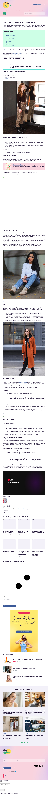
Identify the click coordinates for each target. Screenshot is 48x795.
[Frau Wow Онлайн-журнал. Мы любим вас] (8, 5)
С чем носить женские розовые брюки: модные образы (23, 553)
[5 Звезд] (25, 509)
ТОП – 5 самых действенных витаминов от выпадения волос (27, 659)
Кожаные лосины (9, 41)
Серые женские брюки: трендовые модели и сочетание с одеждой (9, 532)
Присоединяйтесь (38, 4)
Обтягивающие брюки (8, 307)
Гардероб (4, 733)
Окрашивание (27, 708)
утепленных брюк (17, 53)
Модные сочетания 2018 (9, 45)
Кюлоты (7, 42)
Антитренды (7, 44)
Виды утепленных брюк (9, 33)
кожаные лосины (23, 382)
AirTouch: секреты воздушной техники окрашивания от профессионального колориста (35, 712)
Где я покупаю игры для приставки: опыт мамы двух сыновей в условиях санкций (35, 737)
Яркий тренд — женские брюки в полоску (24, 531)
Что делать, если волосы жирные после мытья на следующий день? (27, 677)
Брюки (4, 49)
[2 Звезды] (10, 509)
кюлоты (6, 78)
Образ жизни (27, 733)
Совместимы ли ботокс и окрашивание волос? (24, 668)
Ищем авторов (9, 776)
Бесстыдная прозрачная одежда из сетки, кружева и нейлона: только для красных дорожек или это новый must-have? (24, 621)
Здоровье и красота (6, 708)
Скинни (7, 39)
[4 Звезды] (20, 509)
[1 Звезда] (5, 509)
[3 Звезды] (15, 509)
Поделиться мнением (25, 631)
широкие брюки (13, 425)
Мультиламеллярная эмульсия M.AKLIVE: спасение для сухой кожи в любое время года (12, 712)
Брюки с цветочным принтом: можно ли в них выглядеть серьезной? (38, 553)
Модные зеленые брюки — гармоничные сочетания (38, 532)
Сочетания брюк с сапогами (10, 35)
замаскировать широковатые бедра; (22, 407)
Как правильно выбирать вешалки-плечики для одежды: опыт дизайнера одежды (12, 737)
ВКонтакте (42, 4)
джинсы (10, 232)
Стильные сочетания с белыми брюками (8, 552)
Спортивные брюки (9, 36)
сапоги (32, 140)
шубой (16, 453)
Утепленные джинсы (10, 38)
